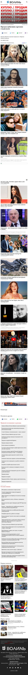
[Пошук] (27, 2)
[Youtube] (18, 668)
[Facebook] (7, 668)
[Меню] (1, 2)
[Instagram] (13, 668)
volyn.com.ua (10, 642)
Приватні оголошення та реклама (16, 4)
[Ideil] (14, 670)
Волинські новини (4, 4)
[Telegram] (15, 668)
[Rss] (21, 668)
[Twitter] (10, 668)
